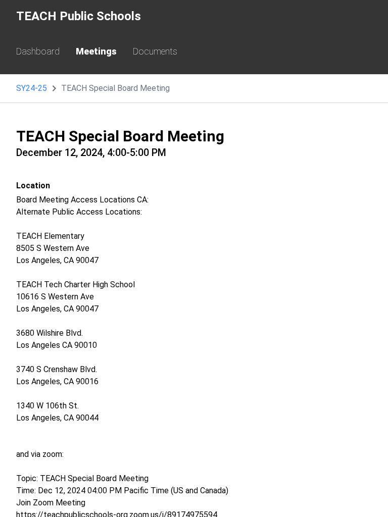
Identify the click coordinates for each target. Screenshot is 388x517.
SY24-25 (31, 88)
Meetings (96, 51)
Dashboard (38, 51)
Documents (155, 51)
